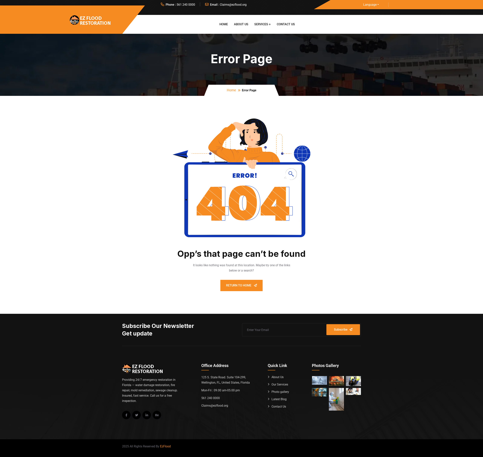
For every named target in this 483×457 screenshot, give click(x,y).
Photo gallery (280, 392)
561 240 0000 (186, 4)
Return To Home (239, 285)
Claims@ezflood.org (233, 4)
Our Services (279, 384)
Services (261, 24)
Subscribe (341, 329)
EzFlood (165, 446)
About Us (241, 24)
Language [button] (370, 4)
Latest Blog (279, 399)
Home (223, 24)
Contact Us (286, 24)
